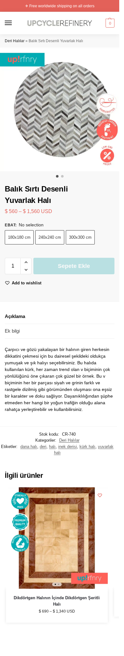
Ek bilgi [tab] (12, 331)
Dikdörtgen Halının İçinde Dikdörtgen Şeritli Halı (57, 601)
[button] (109, 23)
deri (43, 446)
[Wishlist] (100, 495)
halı (52, 446)
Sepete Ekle (74, 266)
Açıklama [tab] (15, 316)
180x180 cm (19, 237)
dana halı (28, 446)
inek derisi (67, 446)
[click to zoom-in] (62, 109)
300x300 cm (80, 237)
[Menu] (14, 23)
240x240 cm (49, 237)
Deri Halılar (14, 41)
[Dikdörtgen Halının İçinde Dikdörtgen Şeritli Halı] (57, 538)
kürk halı (87, 446)
